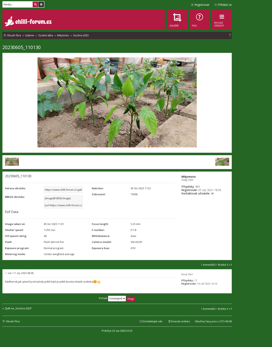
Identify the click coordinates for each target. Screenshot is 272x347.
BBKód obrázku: (15, 197)
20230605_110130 (21, 47)
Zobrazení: (99, 194)
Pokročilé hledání (41, 4)
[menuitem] (199, 20)
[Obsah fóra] (29, 22)
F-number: (98, 230)
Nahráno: (98, 188)
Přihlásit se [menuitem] (225, 5)
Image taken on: (15, 224)
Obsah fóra (13, 321)
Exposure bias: (101, 248)
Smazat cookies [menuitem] (180, 321)
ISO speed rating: (16, 236)
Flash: (8, 242)
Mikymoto (188, 176)
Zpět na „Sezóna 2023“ (18, 308)
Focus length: (100, 224)
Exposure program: (17, 248)
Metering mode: (15, 254)
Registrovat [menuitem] (202, 5)
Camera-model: (102, 242)
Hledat (35, 4)
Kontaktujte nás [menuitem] (152, 321)
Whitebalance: (101, 236)
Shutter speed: (14, 230)
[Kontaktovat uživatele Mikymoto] (212, 193)
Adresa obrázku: (15, 188)
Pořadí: (103, 298)
